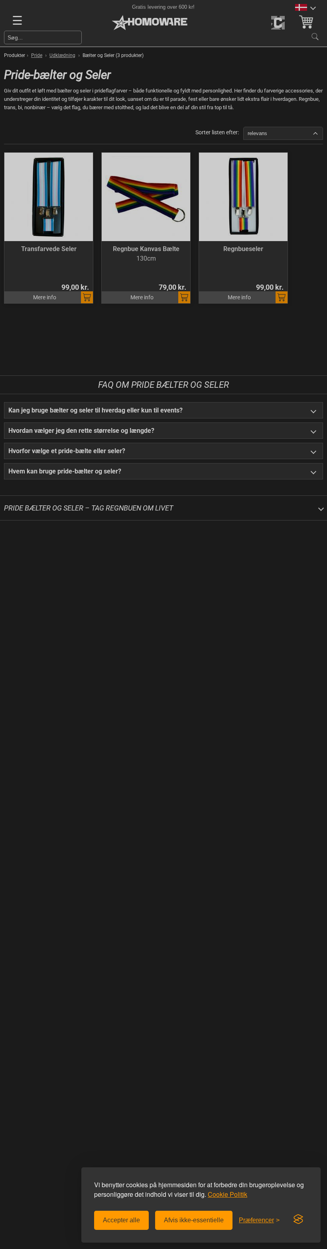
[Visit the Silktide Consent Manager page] (298, 1219)
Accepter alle (121, 1220)
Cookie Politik (227, 1194)
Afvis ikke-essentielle (194, 1220)
